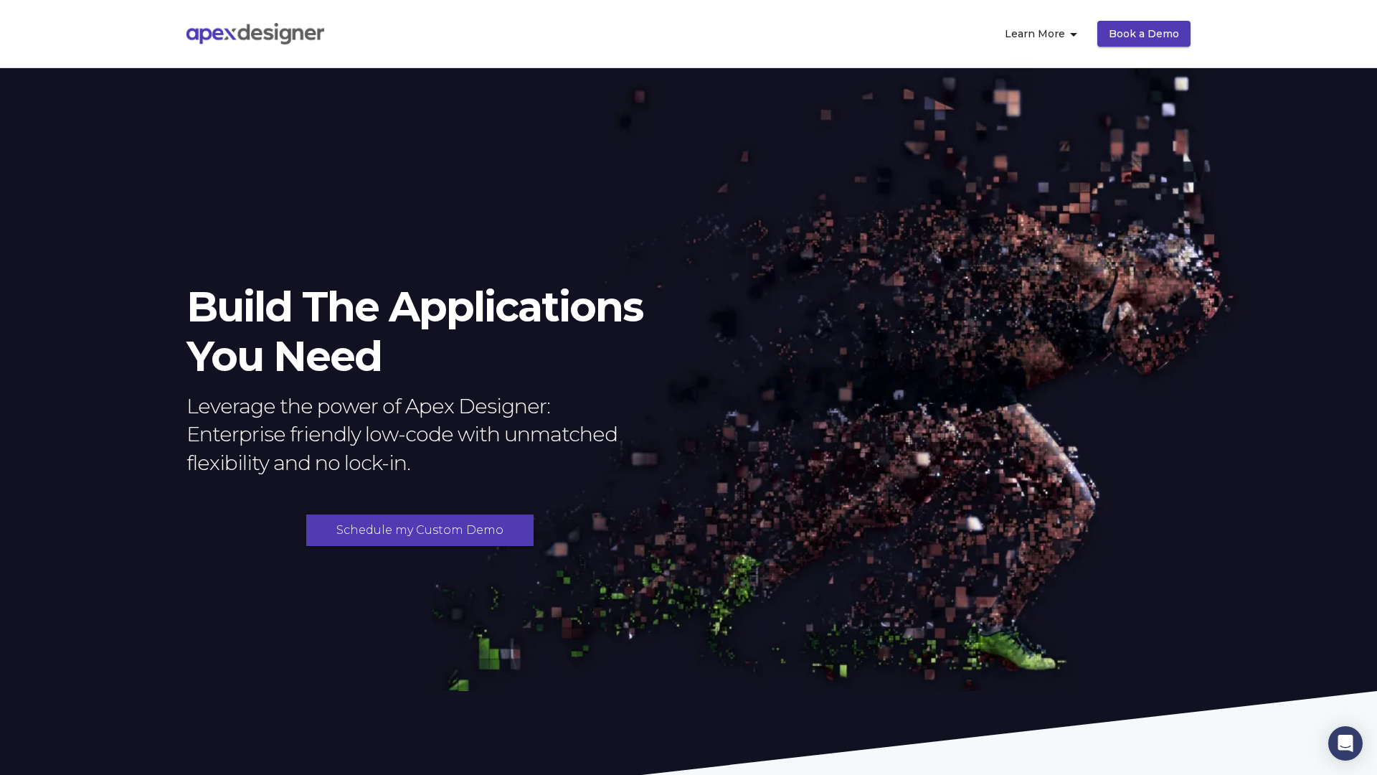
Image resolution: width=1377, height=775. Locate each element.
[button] (1345, 743)
